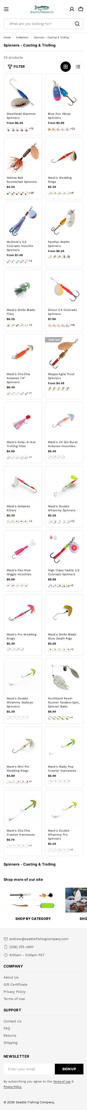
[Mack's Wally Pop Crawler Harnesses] (64, 746)
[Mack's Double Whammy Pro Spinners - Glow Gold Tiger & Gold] (54, 850)
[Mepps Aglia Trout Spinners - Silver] (59, 389)
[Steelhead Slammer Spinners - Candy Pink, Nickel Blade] (26, 129)
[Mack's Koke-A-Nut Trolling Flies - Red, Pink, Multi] (8, 458)
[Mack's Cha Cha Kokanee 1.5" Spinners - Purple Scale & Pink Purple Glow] (22, 394)
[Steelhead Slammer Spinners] (23, 93)
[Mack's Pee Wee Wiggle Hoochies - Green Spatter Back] (26, 585)
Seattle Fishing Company (35, 1102)
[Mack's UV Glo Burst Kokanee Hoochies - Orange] (50, 457)
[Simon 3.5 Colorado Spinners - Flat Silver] (59, 325)
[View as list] (78, 66)
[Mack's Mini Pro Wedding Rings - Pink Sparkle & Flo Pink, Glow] (22, 782)
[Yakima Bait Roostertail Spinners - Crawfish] (26, 193)
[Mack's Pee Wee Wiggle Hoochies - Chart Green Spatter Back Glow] (17, 585)
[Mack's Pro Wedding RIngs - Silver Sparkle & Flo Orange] (22, 649)
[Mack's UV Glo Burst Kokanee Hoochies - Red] (54, 457)
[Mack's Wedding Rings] (64, 157)
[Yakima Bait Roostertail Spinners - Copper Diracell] (13, 193)
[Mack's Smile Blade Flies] (23, 289)
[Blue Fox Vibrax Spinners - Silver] (63, 129)
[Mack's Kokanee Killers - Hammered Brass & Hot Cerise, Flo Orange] (17, 522)
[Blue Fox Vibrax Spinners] (64, 93)
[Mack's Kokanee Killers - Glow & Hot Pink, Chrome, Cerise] (8, 522)
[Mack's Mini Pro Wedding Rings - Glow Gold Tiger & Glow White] (8, 782)
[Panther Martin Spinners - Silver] (50, 257)
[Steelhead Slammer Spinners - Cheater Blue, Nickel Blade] (8, 129)
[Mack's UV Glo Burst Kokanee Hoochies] (64, 421)
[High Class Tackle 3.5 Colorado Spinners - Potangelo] (50, 586)
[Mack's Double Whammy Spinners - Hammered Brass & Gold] (63, 522)
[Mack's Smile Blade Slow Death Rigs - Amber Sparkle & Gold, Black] (50, 650)
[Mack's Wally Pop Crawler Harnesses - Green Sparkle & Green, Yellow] (63, 781)
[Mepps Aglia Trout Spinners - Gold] (54, 389)
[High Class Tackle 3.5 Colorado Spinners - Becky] (54, 586)
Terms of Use (61, 1081)
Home (7, 37)
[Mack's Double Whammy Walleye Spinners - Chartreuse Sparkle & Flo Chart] (13, 717)
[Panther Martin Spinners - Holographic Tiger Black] (63, 257)
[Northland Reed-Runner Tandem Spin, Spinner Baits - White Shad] (50, 718)
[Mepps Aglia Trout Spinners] (64, 353)
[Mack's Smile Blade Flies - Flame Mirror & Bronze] (17, 325)
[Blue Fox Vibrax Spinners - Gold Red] (50, 129)
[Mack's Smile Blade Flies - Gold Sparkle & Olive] (22, 325)
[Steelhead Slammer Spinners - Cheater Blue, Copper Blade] (13, 129)
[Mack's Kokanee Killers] (23, 485)
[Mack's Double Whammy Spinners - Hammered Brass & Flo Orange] (59, 522)
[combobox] (43, 23)
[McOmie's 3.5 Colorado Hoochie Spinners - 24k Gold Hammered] (13, 261)
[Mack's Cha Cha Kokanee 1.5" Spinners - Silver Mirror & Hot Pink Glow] (26, 394)
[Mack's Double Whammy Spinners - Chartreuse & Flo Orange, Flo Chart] (50, 522)
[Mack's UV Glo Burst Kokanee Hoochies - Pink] (63, 457)
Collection (22, 37)
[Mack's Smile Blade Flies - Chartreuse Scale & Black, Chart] (8, 325)
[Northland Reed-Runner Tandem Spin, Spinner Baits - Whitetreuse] (59, 718)
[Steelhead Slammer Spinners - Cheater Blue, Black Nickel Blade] (22, 129)
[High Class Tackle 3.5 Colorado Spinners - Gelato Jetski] (63, 586)
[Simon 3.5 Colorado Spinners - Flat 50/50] (50, 325)
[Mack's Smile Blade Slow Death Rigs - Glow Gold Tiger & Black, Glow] (63, 650)
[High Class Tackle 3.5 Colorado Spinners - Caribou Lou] (59, 586)
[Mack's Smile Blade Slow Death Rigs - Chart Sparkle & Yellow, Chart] (59, 650)
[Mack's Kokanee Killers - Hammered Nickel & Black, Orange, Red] (22, 522)
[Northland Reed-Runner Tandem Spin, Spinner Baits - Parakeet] (63, 718)
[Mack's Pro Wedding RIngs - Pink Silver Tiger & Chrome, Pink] (8, 649)
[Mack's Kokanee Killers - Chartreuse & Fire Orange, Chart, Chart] (13, 522)
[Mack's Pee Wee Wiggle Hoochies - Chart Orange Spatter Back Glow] (22, 585)
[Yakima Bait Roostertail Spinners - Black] (8, 193)
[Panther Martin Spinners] (64, 221)
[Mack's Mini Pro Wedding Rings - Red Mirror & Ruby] (26, 782)
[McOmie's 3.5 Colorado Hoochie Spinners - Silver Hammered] (8, 261)
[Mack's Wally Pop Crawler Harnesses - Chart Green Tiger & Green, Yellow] (50, 781)
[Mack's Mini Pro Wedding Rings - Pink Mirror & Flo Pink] (17, 782)
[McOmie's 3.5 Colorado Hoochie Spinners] (23, 221)
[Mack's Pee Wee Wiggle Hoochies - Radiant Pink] (8, 585)
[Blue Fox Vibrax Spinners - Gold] (54, 129)
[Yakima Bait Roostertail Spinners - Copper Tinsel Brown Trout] (17, 193)
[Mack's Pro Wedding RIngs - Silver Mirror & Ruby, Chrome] (17, 649)
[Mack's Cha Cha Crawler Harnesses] (23, 810)
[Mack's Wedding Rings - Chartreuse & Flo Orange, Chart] (59, 193)
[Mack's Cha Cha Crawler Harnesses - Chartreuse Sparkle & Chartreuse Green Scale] (13, 846)
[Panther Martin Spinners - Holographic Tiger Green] (68, 257)
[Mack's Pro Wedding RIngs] (23, 613)
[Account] (72, 9)
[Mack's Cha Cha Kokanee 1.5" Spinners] (23, 353)
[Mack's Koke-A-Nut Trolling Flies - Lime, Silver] (22, 458)
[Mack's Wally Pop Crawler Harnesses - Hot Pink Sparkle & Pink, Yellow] (68, 781)
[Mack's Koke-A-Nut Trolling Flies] (23, 421)
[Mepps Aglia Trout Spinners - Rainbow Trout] (68, 389)
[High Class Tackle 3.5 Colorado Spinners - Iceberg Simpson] (68, 586)
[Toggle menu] (6, 9)
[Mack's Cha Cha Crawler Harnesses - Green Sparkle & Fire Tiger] (22, 846)
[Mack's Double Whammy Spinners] (64, 485)
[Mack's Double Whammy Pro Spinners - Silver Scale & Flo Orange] (68, 850)
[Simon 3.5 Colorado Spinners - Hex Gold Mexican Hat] (68, 325)
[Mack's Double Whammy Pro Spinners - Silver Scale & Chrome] (63, 850)
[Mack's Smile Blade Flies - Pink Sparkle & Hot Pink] (26, 325)
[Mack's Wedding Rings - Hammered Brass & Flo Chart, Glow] (68, 193)
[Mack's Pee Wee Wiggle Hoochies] (23, 549)
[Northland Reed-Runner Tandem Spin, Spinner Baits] (64, 677)
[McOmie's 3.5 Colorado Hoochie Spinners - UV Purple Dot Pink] (22, 261)
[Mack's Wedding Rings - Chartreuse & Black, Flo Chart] (54, 193)
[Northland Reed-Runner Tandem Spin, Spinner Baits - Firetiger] (68, 718)
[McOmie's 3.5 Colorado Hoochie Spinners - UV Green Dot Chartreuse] (17, 261)
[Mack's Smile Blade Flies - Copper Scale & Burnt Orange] (13, 325)
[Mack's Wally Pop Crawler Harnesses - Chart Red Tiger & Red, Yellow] (54, 781)
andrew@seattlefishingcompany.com (38, 939)
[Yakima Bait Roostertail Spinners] (23, 157)
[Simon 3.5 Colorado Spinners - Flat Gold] (54, 325)
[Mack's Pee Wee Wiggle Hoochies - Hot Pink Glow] (13, 585)
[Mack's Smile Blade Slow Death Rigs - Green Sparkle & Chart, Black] (68, 650)
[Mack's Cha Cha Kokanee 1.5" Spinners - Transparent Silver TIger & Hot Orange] (8, 394)
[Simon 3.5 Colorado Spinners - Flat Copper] (63, 325)
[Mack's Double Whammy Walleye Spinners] (23, 677)
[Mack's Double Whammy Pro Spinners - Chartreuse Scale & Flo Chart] (50, 850)
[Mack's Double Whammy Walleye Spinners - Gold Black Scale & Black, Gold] (22, 717)
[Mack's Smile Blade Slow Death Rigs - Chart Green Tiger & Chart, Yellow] (54, 650)
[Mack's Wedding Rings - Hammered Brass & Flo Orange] (50, 193)
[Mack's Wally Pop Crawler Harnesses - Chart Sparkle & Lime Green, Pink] (59, 781)
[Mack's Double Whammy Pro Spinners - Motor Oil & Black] (59, 850)
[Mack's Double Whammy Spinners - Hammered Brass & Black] (54, 522)
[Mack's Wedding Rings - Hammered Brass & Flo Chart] (63, 193)
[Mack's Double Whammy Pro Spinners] (64, 810)
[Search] (77, 23)
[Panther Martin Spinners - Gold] (54, 257)
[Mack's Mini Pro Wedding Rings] (23, 746)
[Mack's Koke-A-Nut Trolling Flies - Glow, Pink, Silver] (17, 458)
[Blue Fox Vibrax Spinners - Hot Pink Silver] (68, 129)
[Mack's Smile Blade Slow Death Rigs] (64, 613)
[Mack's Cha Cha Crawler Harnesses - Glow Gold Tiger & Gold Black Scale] (17, 846)
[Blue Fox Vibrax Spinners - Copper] (59, 129)
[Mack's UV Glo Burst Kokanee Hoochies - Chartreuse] (59, 457)
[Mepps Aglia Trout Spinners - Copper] (50, 389)
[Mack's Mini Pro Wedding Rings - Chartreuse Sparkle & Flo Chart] (13, 782)
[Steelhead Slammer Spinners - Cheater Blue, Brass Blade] (17, 129)
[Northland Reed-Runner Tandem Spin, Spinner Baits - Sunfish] (54, 718)
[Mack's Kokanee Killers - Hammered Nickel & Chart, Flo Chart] (26, 522)
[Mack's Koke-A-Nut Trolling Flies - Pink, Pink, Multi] (26, 458)
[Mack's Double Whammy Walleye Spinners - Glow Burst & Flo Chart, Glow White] (17, 717)
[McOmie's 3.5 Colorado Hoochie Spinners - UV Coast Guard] (26, 261)
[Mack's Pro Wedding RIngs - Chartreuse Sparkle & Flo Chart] (13, 649)
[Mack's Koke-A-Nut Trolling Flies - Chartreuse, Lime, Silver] (13, 458)
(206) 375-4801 (21, 947)
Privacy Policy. (13, 1086)
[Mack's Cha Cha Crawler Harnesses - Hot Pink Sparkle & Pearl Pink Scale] (26, 846)
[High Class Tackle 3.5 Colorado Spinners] (64, 549)
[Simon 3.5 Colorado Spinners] (64, 289)
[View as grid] (65, 66)
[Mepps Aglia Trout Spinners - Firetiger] (63, 389)
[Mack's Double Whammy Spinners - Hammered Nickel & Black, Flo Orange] (68, 522)
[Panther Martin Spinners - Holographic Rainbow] (59, 257)
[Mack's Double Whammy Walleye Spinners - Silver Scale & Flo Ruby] (26, 717)
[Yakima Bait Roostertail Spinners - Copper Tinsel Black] (22, 193)
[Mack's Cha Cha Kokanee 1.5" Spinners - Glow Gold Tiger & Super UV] (17, 394)
